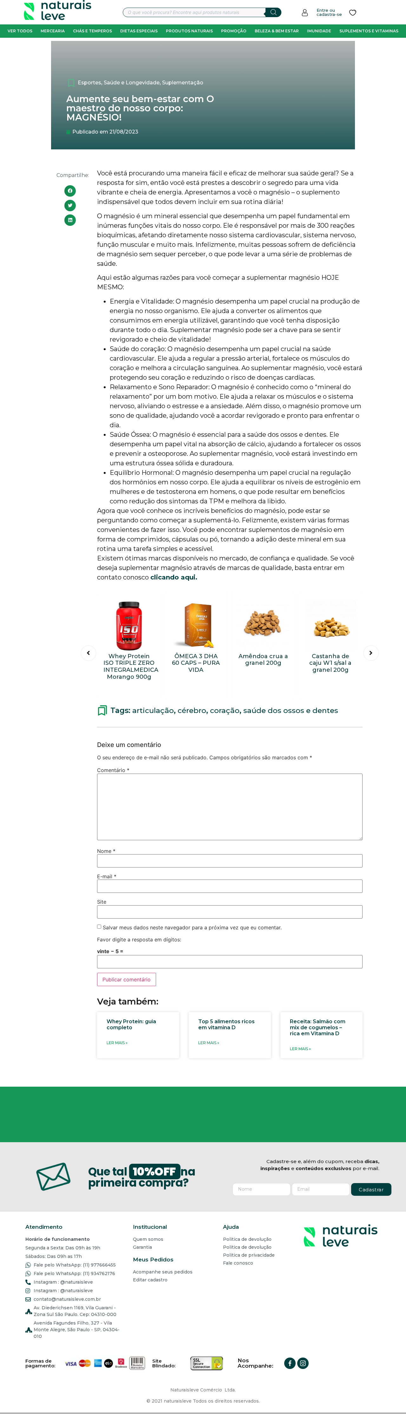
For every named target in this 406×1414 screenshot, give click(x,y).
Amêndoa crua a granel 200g (263, 660)
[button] (70, 191)
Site (101, 901)
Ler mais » (117, 1042)
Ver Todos (20, 31)
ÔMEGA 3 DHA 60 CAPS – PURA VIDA (196, 663)
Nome (106, 851)
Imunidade (319, 31)
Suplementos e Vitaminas (368, 31)
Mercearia (53, 31)
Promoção (233, 31)
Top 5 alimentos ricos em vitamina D (226, 1024)
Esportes (89, 83)
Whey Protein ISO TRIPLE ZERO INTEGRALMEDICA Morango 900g (130, 666)
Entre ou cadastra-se (329, 12)
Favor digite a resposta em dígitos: (139, 939)
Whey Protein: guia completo (131, 1024)
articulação (153, 710)
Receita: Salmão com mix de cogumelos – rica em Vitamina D (317, 1027)
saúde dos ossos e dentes (290, 710)
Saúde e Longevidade (132, 83)
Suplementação (182, 83)
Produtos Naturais (189, 31)
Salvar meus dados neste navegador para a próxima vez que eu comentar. (192, 927)
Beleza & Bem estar (277, 31)
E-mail (106, 876)
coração (224, 710)
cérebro (192, 710)
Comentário (113, 770)
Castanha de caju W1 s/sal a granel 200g (330, 663)
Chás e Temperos (92, 31)
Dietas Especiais (139, 31)
